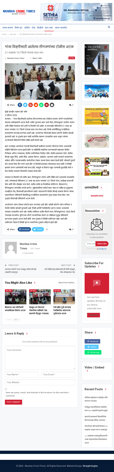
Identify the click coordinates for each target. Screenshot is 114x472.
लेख (33, 27)
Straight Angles (90, 466)
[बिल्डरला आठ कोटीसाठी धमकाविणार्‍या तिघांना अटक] (16, 296)
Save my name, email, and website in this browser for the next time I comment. (37, 394)
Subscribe (102, 244)
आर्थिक (27, 27)
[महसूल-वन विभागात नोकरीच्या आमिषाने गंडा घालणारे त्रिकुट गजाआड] (40, 296)
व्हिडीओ (40, 27)
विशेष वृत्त (18, 27)
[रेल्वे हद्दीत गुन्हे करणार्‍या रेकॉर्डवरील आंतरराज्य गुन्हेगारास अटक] (64, 296)
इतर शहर (49, 27)
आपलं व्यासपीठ (61, 27)
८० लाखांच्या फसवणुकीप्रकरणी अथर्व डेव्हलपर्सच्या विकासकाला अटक (96, 439)
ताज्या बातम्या (8, 27)
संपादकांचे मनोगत (97, 196)
